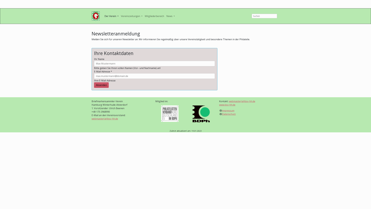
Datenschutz (229, 114)
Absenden (101, 85)
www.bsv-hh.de (227, 104)
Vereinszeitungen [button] (131, 16)
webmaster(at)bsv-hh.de (105, 118)
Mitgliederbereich (154, 16)
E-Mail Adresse (103, 71)
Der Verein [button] (110, 16)
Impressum (228, 110)
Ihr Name (99, 59)
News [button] (169, 16)
